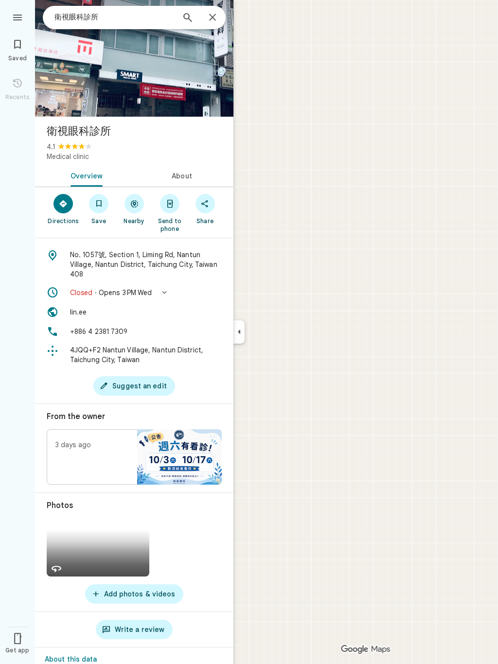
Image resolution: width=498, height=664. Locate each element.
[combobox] (114, 17)
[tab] (84, 175)
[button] (134, 292)
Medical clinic (68, 156)
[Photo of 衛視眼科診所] (134, 58)
